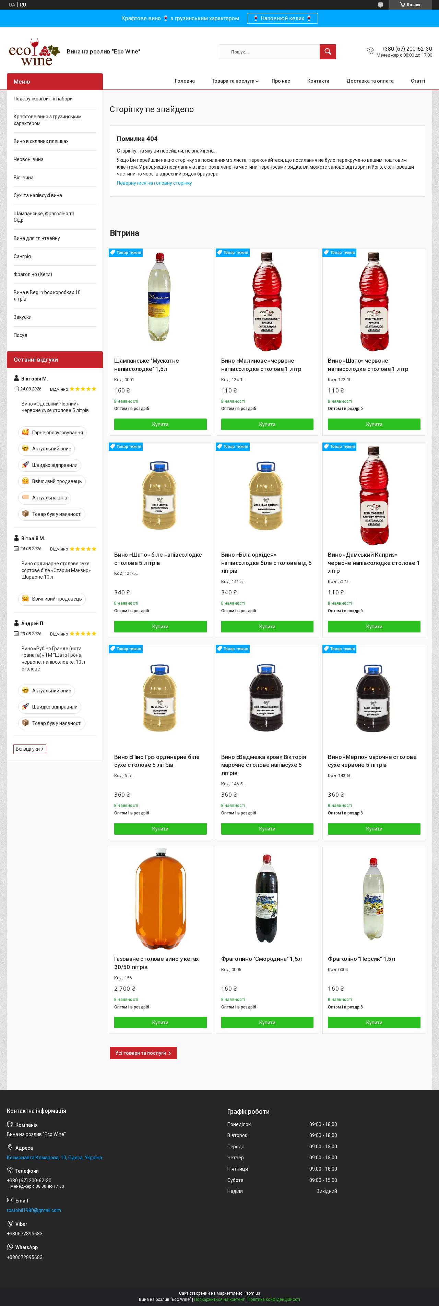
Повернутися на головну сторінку (154, 183)
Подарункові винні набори (43, 98)
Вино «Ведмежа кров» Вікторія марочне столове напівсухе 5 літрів (263, 765)
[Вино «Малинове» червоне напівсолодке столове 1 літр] (267, 300)
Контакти (318, 81)
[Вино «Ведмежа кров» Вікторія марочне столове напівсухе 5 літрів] (267, 696)
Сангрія (22, 256)
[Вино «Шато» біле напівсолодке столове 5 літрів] (160, 494)
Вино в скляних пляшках (41, 141)
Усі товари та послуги (140, 1053)
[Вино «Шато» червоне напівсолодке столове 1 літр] (374, 300)
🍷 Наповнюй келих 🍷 (282, 18)
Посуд (20, 335)
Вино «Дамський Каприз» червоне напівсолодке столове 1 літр (374, 563)
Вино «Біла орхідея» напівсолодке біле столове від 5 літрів (266, 563)
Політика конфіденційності (274, 1299)
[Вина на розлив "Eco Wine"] (34, 51)
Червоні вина (29, 159)
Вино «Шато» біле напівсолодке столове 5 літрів (158, 558)
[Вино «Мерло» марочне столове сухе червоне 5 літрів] (374, 696)
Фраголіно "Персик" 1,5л (361, 958)
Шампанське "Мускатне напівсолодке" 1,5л (146, 364)
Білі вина (24, 177)
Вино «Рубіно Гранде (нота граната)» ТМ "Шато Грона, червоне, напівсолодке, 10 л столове (53, 659)
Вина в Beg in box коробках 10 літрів (47, 296)
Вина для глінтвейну (37, 238)
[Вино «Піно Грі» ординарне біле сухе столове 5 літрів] (160, 696)
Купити (160, 424)
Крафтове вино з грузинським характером (48, 120)
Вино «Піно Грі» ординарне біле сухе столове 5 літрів (157, 761)
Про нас (281, 81)
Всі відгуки (28, 749)
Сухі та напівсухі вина (38, 195)
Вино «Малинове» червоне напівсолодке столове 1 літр (261, 364)
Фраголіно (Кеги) (33, 274)
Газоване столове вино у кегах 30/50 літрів (156, 962)
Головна (185, 81)
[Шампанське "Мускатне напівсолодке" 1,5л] (160, 300)
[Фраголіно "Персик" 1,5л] (374, 898)
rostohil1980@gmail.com (34, 1210)
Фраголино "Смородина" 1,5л (261, 958)
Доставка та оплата (370, 81)
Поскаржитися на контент (219, 1299)
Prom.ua (252, 1293)
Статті (418, 81)
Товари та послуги (233, 81)
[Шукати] (328, 51)
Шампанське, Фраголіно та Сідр (44, 217)
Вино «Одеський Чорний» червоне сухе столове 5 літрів (55, 407)
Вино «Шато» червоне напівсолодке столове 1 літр (368, 364)
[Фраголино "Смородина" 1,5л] (267, 898)
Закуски (23, 317)
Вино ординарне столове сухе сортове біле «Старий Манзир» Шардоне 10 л (56, 570)
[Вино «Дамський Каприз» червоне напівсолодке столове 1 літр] (374, 494)
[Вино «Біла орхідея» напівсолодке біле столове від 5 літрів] (267, 494)
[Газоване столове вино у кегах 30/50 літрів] (160, 898)
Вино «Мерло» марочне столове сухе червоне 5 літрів (372, 761)
